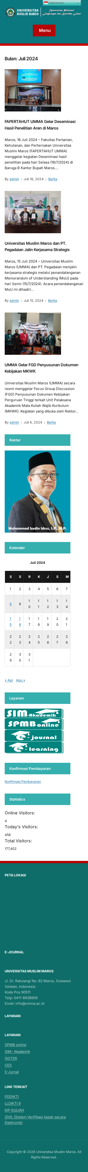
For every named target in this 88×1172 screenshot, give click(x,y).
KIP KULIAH (14, 1110)
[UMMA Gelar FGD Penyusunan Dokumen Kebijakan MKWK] (33, 333)
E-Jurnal (12, 1072)
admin (14, 179)
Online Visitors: (20, 812)
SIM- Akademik (17, 1051)
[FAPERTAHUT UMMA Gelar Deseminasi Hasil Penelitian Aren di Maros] (33, 90)
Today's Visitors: (22, 826)
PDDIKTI (12, 1096)
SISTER (11, 1058)
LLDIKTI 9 (13, 1103)
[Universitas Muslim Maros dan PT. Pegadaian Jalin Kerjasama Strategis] (33, 211)
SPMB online (15, 1044)
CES (8, 1065)
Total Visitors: (19, 840)
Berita (52, 179)
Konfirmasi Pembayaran (23, 781)
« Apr (9, 680)
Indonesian (56, 2)
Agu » (20, 680)
